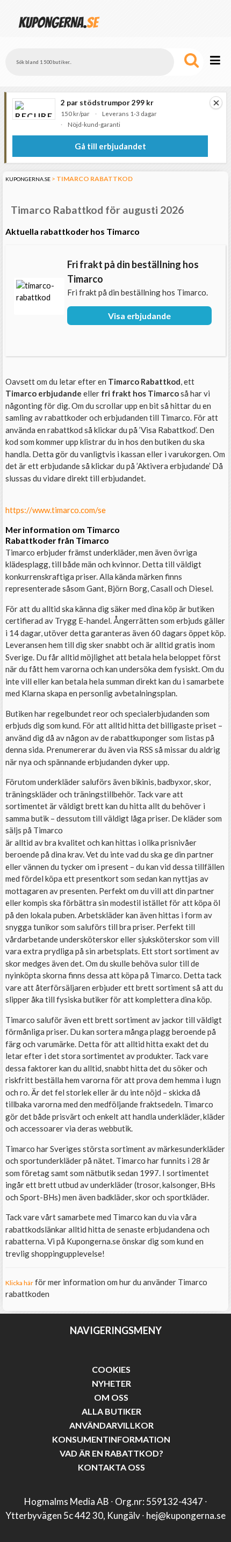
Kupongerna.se (27, 179)
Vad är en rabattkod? (111, 1453)
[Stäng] (216, 102)
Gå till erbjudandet (110, 146)
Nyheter (111, 1383)
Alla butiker (111, 1411)
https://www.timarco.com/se (55, 510)
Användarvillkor (111, 1425)
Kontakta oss (111, 1467)
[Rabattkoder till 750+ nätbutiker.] (59, 31)
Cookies (111, 1369)
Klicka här (19, 1283)
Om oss (111, 1397)
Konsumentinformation (111, 1439)
